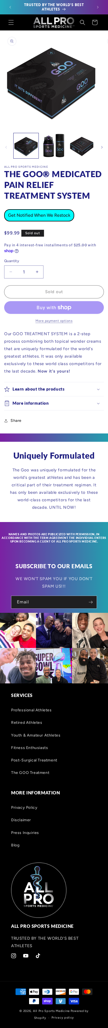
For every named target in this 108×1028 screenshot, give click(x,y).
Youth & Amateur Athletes (35, 735)
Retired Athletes (26, 722)
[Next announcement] (98, 7)
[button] (11, 22)
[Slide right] (102, 147)
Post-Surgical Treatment (34, 760)
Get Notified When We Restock (39, 215)
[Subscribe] (90, 602)
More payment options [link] (54, 321)
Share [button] (16, 420)
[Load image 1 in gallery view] (26, 145)
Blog (15, 845)
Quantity (11, 261)
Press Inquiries (25, 832)
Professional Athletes (31, 710)
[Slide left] (6, 147)
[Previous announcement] (10, 7)
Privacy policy (63, 1017)
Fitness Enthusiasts (29, 747)
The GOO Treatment (30, 772)
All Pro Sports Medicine (51, 1011)
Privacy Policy (24, 807)
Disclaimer (21, 820)
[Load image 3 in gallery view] (81, 145)
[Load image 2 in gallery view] (53, 145)
